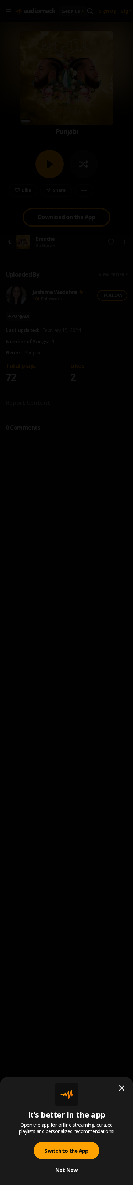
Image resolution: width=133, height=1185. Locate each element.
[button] (66, 592)
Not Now (66, 1169)
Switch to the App (66, 1150)
